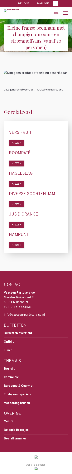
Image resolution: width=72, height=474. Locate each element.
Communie (11, 377)
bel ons (23, 3)
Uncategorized (25, 89)
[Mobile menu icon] (65, 13)
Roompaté (20, 153)
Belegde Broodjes (16, 430)
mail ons (43, 3)
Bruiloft (9, 369)
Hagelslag (21, 173)
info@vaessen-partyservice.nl (24, 315)
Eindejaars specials (17, 394)
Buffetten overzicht (18, 333)
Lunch (8, 350)
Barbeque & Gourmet (19, 386)
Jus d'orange (23, 214)
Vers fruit (20, 132)
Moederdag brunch (17, 403)
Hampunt (19, 235)
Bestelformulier (15, 439)
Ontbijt (9, 342)
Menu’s (8, 421)
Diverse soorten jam (32, 194)
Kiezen (17, 143)
